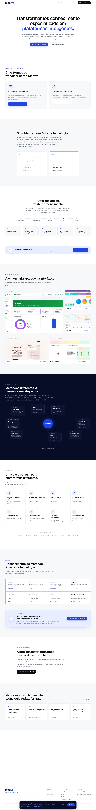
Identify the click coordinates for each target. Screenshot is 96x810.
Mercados (60, 2)
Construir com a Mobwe (57, 44)
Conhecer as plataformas (39, 44)
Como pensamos (33, 2)
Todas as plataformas (66, 799)
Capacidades (52, 2)
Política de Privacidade (38, 806)
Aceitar (71, 804)
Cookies (81, 806)
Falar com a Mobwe (84, 2)
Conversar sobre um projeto (26, 671)
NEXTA (62, 794)
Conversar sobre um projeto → (77, 618)
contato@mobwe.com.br (83, 797)
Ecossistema (43, 2)
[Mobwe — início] (9, 3)
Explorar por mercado (48, 448)
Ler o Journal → (86, 699)
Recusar (63, 804)
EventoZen (63, 792)
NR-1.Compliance (65, 797)
